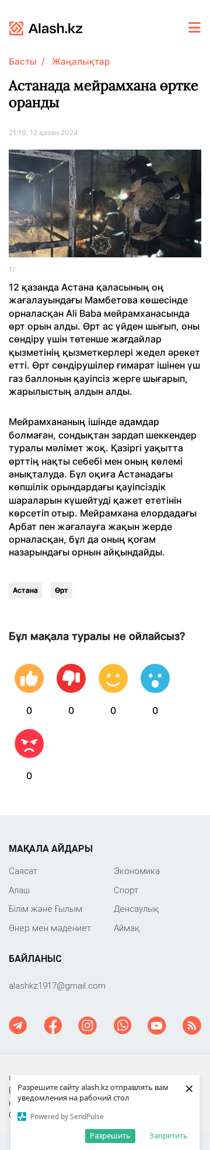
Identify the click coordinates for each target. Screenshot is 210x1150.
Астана (25, 590)
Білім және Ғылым (45, 908)
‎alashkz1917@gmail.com (57, 985)
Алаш (19, 890)
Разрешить (110, 1135)
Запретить (168, 1135)
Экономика (137, 870)
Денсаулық (136, 908)
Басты (23, 61)
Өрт (61, 590)
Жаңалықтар (81, 61)
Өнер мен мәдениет (50, 927)
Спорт (126, 890)
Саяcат (23, 870)
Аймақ (126, 927)
